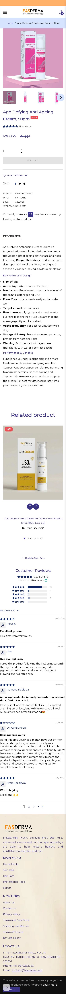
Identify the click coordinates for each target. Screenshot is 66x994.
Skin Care (9, 870)
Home (9, 23)
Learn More (50, 984)
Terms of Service (13, 932)
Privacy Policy (11, 914)
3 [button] (31, 538)
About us (8, 902)
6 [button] (41, 538)
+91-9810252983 (23, 965)
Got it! (11, 989)
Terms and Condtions (16, 920)
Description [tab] (12, 236)
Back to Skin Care (35, 558)
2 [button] (28, 538)
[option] (33, 483)
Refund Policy (12, 938)
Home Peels (10, 864)
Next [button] (60, 97)
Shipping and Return (16, 926)
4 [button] (34, 538)
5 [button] (38, 538)
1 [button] (24, 538)
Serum (7, 887)
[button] (10, 126)
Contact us (9, 908)
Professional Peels (14, 881)
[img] (7, 619)
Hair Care (8, 876)
